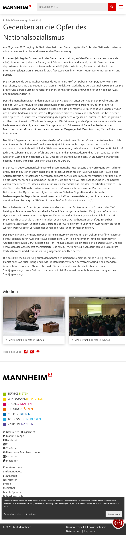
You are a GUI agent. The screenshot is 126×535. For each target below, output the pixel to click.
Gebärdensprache (13, 496)
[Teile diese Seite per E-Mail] (38, 352)
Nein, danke (31, 514)
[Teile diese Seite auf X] (32, 352)
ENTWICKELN (25, 398)
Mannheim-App (15, 436)
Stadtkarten (10, 475)
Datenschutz (73, 531)
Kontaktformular (13, 467)
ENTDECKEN (24, 419)
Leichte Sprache (12, 492)
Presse (7, 483)
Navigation (121, 6)
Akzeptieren (114, 514)
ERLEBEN (19, 414)
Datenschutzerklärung (13, 514)
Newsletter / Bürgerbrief (20, 432)
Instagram (12, 456)
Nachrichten (10, 479)
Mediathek (9, 488)
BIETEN (18, 393)
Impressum (90, 531)
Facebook (11, 440)
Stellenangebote (12, 471)
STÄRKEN (20, 409)
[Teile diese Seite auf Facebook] (26, 352)
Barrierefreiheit (75, 527)
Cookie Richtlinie (96, 527)
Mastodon (12, 460)
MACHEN (20, 424)
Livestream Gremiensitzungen (23, 452)
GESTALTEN (20, 404)
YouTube (11, 448)
